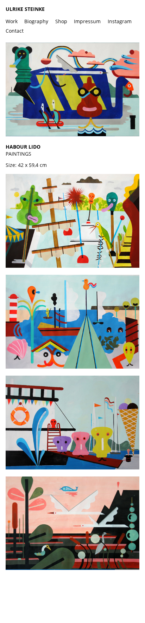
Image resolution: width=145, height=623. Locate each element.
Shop (61, 21)
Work (12, 21)
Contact (15, 30)
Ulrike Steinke (25, 9)
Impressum (87, 21)
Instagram (120, 21)
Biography (36, 21)
